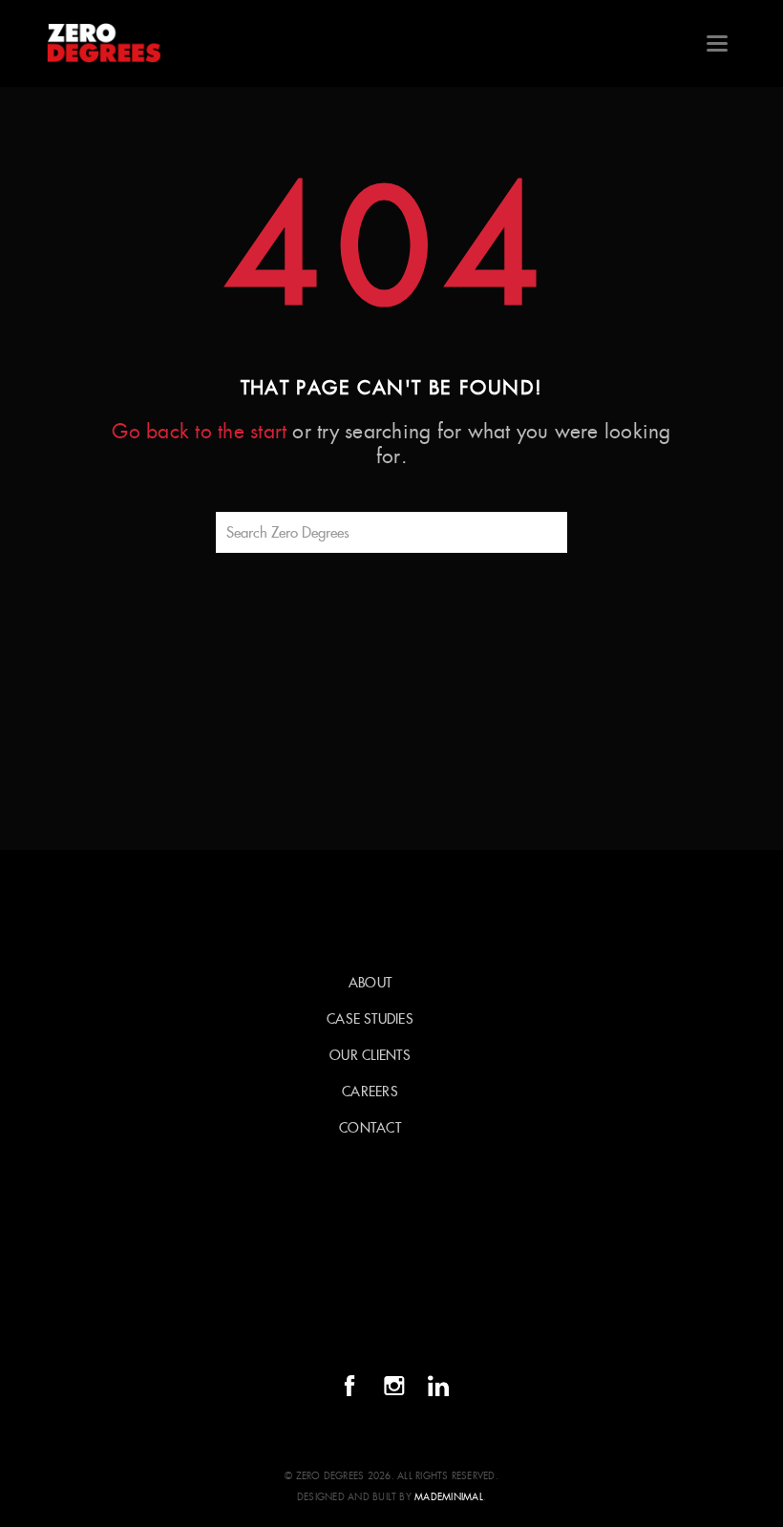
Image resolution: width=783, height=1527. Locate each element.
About (370, 982)
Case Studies (370, 1019)
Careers (370, 1091)
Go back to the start (199, 431)
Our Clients (370, 1055)
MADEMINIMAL (448, 1497)
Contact (370, 1127)
